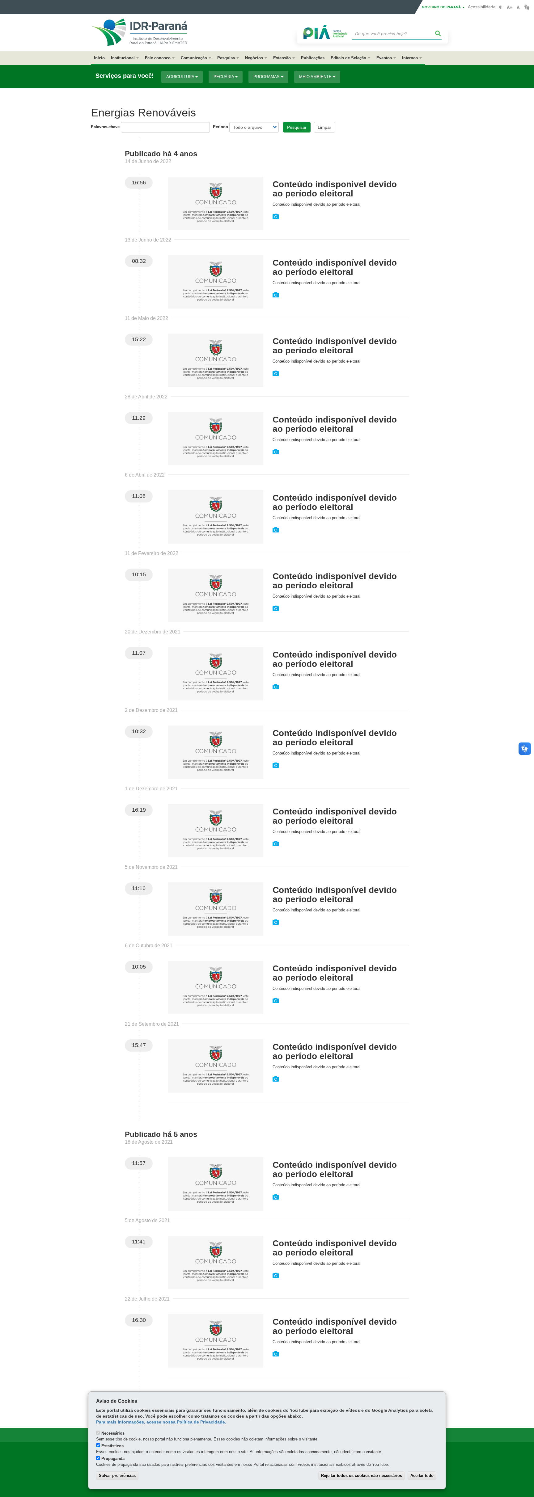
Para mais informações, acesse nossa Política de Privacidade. (161, 1422)
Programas (267, 76)
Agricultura (180, 76)
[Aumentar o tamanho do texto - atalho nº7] (509, 7)
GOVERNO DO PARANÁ (442, 7)
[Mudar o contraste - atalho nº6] (500, 7)
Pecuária (224, 76)
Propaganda (113, 1458)
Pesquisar (297, 127)
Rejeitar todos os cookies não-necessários (361, 1475)
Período (220, 126)
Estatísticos (112, 1446)
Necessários (113, 1433)
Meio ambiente (316, 76)
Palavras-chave (105, 126)
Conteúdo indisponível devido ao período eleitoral (335, 188)
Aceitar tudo (422, 1475)
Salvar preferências (117, 1475)
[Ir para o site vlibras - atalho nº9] (526, 7)
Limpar (324, 127)
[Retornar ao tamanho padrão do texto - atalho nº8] (518, 7)
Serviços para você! (124, 76)
